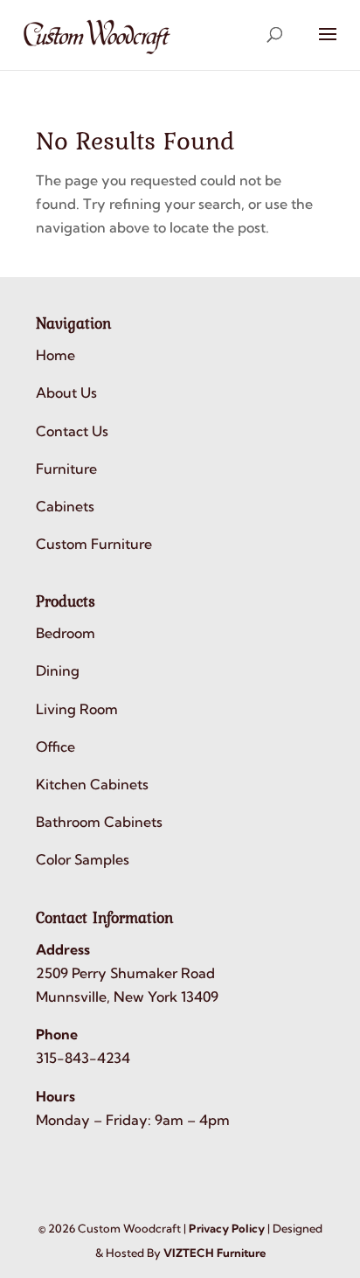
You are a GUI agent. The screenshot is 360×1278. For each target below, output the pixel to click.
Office (55, 746)
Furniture (66, 468)
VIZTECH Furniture (214, 1253)
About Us (66, 392)
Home (55, 355)
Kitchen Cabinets (92, 784)
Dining (58, 670)
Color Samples (82, 859)
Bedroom (65, 633)
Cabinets (65, 506)
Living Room (77, 709)
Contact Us (72, 431)
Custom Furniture (94, 543)
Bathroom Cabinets (99, 821)
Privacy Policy (227, 1228)
